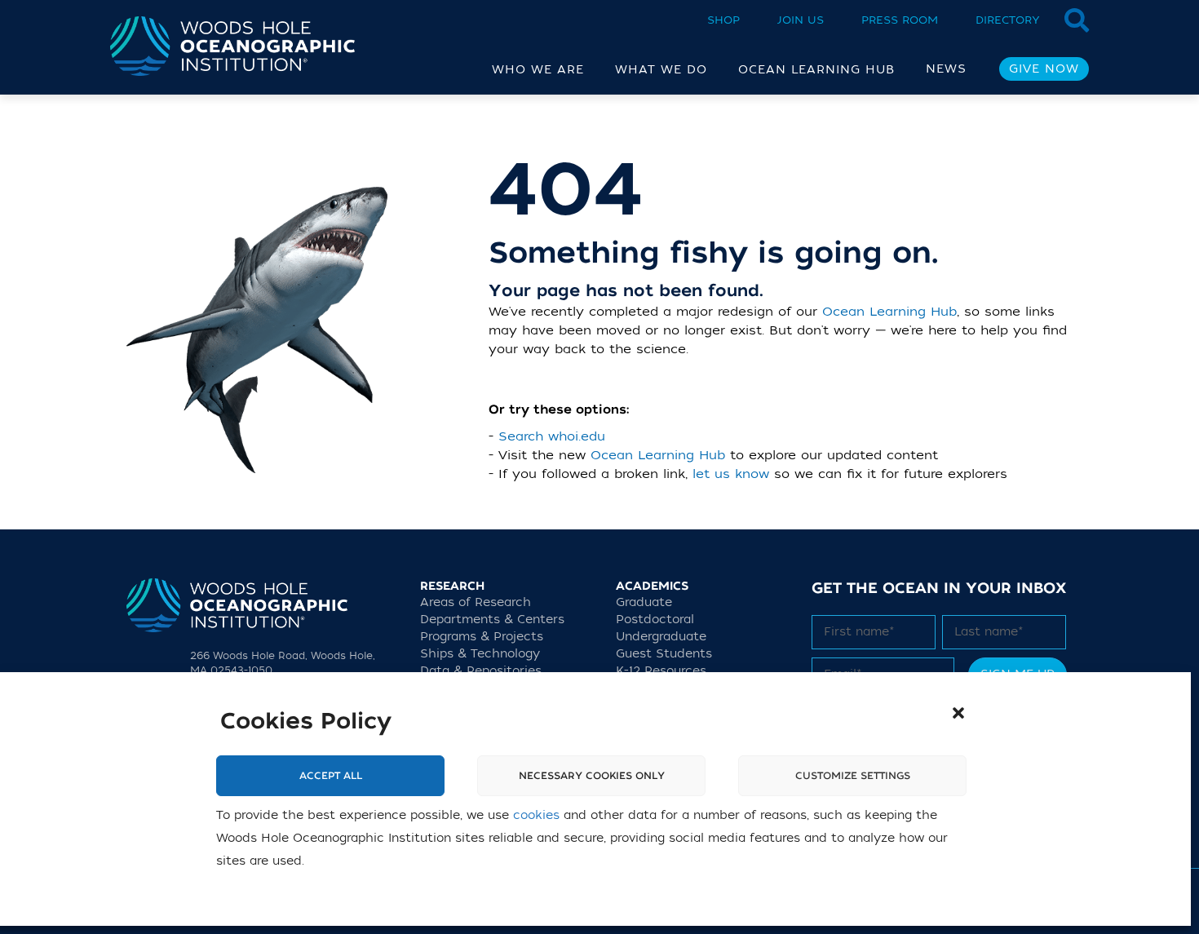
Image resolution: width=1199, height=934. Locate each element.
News (946, 69)
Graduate (644, 602)
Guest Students (664, 654)
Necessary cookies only (592, 775)
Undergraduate (661, 636)
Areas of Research (475, 602)
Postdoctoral (655, 619)
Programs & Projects (481, 636)
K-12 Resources (661, 671)
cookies (536, 815)
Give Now (1044, 69)
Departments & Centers (492, 619)
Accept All (330, 775)
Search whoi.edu (551, 436)
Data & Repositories (481, 671)
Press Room (899, 20)
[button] (958, 713)
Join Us (800, 20)
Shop (723, 20)
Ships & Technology (480, 654)
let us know (730, 474)
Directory (1008, 20)
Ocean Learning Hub (889, 311)
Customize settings (852, 775)
